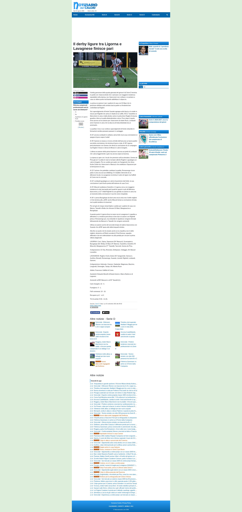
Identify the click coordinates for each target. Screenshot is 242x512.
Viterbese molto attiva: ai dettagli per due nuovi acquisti (103, 356)
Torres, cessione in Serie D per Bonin (109, 449)
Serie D (97, 303)
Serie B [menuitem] (117, 15)
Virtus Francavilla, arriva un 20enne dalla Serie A (113, 467)
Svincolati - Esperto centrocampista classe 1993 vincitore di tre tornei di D (118, 395)
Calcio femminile (145, 116)
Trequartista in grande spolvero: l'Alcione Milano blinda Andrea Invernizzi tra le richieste (123, 383)
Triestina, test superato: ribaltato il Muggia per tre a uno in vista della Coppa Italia (121, 388)
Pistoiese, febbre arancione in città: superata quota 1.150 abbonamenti (117, 481)
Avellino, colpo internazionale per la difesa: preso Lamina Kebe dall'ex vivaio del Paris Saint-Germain (128, 445)
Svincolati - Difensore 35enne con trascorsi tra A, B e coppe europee (103, 324)
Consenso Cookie (116, 503)
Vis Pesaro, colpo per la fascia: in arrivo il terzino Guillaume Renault (116, 406)
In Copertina (143, 43)
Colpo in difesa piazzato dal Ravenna (109, 472)
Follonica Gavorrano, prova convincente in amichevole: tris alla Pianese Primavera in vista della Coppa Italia (130, 427)
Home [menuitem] (75, 15)
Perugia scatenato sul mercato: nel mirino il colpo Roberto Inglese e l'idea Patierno (121, 393)
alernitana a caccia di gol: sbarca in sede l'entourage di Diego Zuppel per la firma (121, 492)
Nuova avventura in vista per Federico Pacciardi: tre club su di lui (115, 390)
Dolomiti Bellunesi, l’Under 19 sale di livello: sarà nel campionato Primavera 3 (158, 152)
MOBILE (127, 506)
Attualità (142, 132)
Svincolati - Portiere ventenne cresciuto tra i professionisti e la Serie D (117, 404)
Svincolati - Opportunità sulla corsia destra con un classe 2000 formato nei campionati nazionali (126, 442)
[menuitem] (167, 15)
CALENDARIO (113, 506)
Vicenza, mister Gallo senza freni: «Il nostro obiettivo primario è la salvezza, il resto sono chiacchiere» (128, 486)
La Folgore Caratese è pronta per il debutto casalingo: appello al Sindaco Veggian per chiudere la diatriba (129, 490)
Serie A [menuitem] (104, 15)
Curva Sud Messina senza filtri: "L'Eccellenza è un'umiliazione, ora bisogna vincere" (122, 397)
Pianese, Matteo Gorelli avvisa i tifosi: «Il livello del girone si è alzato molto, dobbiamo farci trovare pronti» (129, 456)
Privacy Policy (127, 503)
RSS (132, 506)
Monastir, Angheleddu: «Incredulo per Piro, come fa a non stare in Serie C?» (119, 474)
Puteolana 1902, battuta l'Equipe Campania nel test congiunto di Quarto (118, 436)
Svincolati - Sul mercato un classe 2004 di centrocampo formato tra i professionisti (121, 461)
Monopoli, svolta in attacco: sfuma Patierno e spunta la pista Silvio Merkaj (118, 411)
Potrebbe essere (79, 121)
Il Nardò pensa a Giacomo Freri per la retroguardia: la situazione (115, 418)
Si (75, 112)
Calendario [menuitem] (156, 15)
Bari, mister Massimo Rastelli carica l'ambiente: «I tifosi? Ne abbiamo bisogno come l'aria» (124, 454)
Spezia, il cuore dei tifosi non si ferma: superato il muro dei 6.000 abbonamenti (120, 438)
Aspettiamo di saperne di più (81, 117)
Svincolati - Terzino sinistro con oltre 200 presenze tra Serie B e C (129, 356)
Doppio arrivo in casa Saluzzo (107, 447)
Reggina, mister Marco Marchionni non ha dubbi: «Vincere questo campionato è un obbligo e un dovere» (100, 346)
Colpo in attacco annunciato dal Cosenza (110, 440)
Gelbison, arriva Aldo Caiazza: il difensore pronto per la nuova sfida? (117, 424)
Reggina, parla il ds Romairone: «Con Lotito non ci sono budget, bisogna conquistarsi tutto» (124, 429)
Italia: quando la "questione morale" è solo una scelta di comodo (159, 49)
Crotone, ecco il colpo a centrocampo (109, 463)
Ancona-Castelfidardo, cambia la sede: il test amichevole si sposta (128, 334)
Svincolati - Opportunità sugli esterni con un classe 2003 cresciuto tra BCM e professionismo (125, 470)
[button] (81, 124)
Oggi (141, 87)
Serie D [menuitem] (142, 15)
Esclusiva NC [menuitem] (90, 15)
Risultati (81, 127)
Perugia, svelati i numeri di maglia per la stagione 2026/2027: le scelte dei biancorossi (122, 465)
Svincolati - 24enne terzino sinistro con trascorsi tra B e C (113, 422)
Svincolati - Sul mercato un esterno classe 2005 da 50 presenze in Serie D (118, 479)
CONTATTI (121, 506)
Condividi (96, 312)
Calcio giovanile (145, 147)
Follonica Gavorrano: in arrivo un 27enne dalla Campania (128, 364)
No (76, 114)
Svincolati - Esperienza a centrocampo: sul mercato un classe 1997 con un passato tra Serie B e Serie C (128, 495)
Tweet (107, 312)
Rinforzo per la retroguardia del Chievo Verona (112, 477)
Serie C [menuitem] (129, 15)
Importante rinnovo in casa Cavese (108, 433)
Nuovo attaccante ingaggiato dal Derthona (102, 364)
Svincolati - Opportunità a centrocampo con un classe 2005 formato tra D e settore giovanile (124, 452)
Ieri (144, 87)
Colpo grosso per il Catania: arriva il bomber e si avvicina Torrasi (115, 483)
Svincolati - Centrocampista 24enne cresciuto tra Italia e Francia (115, 431)
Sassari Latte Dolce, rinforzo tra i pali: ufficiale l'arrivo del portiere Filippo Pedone (121, 488)
